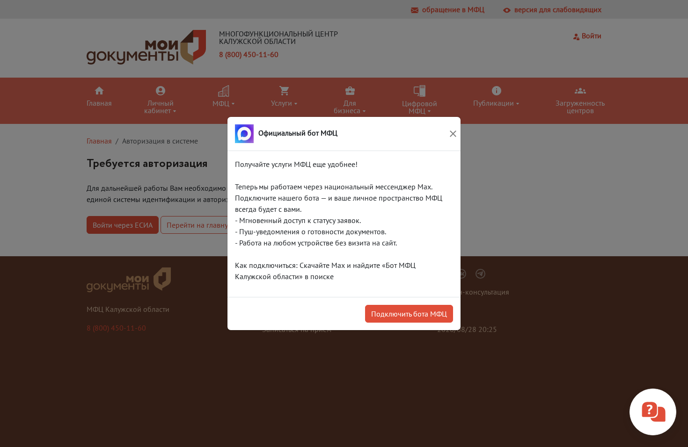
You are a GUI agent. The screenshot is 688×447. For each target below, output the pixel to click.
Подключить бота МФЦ (409, 313)
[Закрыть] (453, 133)
